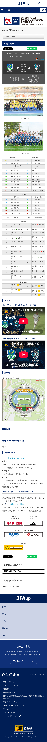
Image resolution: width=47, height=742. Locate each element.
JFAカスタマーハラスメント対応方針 (16, 705)
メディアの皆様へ (9, 712)
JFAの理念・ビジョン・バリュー (23, 661)
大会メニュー (9, 36)
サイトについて (8, 681)
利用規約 (6, 689)
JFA (3, 635)
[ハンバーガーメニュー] (4, 3)
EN (39, 3)
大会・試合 (6, 9)
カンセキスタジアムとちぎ (13, 458)
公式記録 (41, 59)
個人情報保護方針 (9, 692)
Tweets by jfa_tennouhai (11, 586)
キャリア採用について (11, 716)
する (4, 621)
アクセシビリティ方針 (11, 685)
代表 (4, 606)
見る (4, 613)
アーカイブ (7, 709)
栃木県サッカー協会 (16, 504)
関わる (5, 628)
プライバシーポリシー (11, 702)
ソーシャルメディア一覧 (37, 674)
